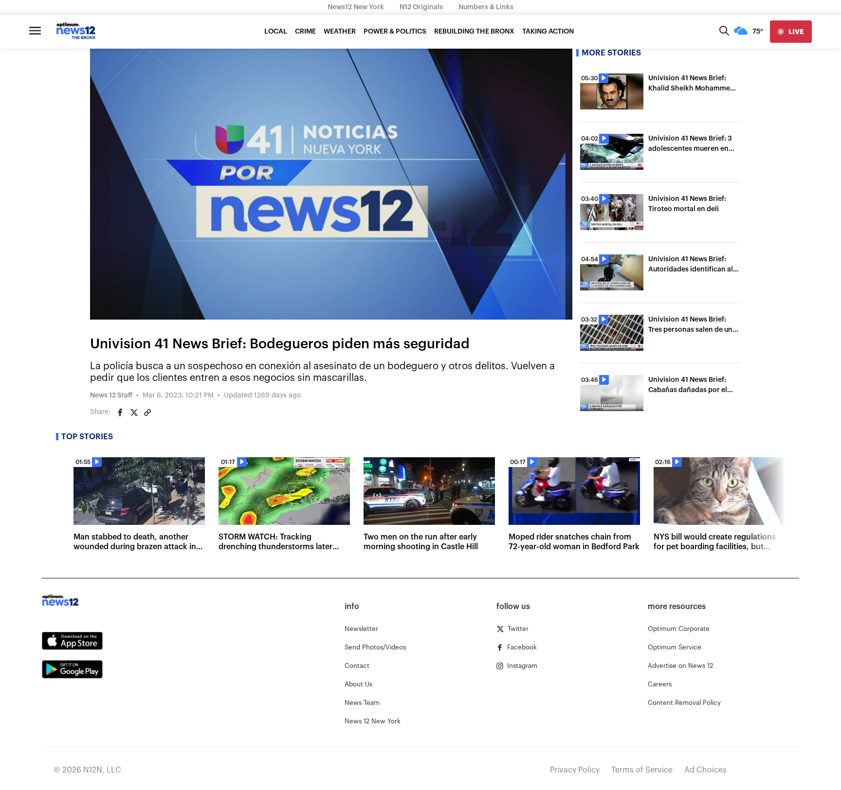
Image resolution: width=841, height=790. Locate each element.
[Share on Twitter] (134, 412)
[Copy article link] (147, 412)
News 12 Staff (111, 395)
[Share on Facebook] (120, 412)
